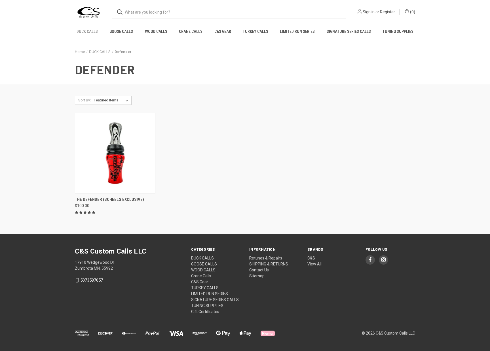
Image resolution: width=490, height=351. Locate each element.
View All (314, 264)
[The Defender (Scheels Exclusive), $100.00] (115, 153)
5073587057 (91, 280)
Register (387, 12)
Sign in (369, 12)
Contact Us (259, 270)
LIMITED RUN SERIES (297, 31)
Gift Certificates (205, 311)
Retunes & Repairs (265, 258)
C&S (311, 258)
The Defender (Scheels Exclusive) (109, 199)
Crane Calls (190, 31)
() (412, 12)
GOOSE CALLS (121, 31)
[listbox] (112, 100)
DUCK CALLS (87, 31)
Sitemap (257, 276)
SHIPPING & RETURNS (268, 264)
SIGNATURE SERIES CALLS (349, 31)
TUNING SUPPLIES (398, 31)
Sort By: (84, 100)
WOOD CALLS (156, 31)
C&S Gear (222, 31)
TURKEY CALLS (255, 31)
